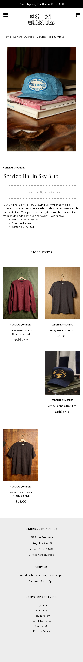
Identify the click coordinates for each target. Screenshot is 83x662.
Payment (41, 605)
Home (7, 36)
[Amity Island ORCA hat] (62, 373)
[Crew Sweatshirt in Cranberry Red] (20, 293)
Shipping (41, 610)
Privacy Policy (41, 631)
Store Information (41, 620)
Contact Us (41, 626)
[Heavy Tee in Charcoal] (62, 293)
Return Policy (42, 615)
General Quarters (24, 36)
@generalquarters (43, 554)
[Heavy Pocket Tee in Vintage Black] (20, 455)
